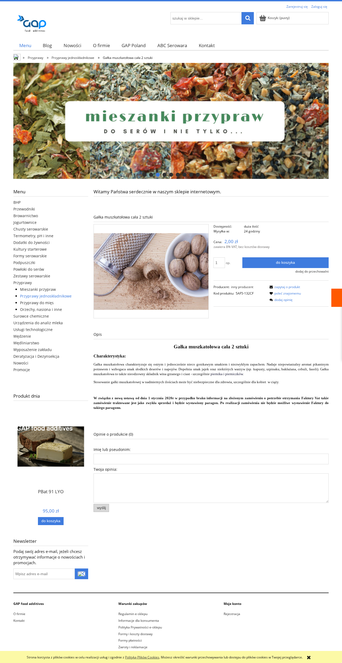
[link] (171, 121)
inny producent (242, 287)
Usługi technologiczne (33, 329)
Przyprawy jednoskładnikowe (46, 296)
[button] (284, 287)
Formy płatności (130, 640)
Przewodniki (24, 209)
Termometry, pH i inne (33, 235)
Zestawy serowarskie (31, 275)
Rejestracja (232, 614)
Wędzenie (22, 336)
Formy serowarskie (30, 255)
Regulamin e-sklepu (132, 614)
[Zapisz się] (81, 573)
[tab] (144, 175)
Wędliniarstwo (26, 342)
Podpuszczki (24, 262)
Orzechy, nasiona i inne (41, 309)
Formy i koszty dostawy (135, 634)
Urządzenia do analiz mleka (38, 322)
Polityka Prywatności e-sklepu (140, 627)
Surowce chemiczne (31, 316)
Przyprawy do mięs (37, 302)
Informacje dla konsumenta (138, 620)
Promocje (21, 369)
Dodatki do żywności (31, 242)
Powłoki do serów (28, 269)
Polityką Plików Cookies (142, 657)
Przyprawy (22, 282)
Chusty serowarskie (30, 229)
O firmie (19, 614)
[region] (171, 121)
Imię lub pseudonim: (112, 449)
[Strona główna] (33, 22)
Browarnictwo (25, 215)
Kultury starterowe (30, 249)
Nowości (20, 363)
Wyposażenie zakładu (32, 349)
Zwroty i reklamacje (132, 647)
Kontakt (19, 620)
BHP (17, 202)
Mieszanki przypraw (38, 289)
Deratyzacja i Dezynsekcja (36, 356)
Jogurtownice (25, 222)
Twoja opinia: (105, 469)
